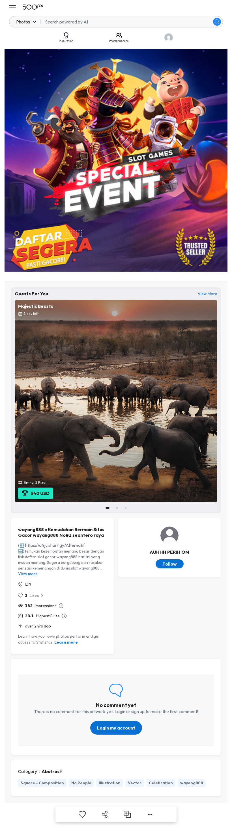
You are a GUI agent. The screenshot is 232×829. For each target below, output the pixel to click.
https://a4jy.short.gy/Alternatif (55, 545)
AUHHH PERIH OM (169, 552)
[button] (217, 21)
